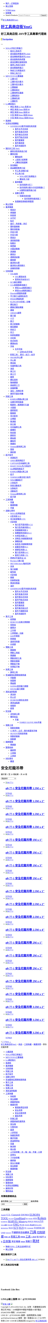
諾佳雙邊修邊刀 (16, 68)
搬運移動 (14, 505)
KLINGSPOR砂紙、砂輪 (20, 302)
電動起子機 (15, 664)
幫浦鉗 (13, 422)
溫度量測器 (15, 240)
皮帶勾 (13, 1155)
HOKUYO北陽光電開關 (20, 622)
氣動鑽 (13, 739)
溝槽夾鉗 (18, 541)
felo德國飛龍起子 (17, 469)
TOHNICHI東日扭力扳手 (20, 477)
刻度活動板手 (15, 486)
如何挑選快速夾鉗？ (32, 199)
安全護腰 (14, 1099)
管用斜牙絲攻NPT (22, 279)
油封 (12, 586)
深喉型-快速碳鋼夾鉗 (23, 539)
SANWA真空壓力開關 (19, 686)
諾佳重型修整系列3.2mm (20, 54)
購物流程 (14, 154)
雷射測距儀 (15, 229)
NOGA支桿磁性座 (17, 513)
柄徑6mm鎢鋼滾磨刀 (23, 291)
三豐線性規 (15, 98)
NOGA (30, 1221)
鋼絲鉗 (13, 438)
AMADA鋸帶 (15, 313)
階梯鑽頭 (14, 383)
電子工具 (9, 617)
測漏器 (13, 252)
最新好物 (9, 1188)
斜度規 (13, 215)
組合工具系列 (15, 51)
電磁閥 (13, 683)
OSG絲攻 (14, 274)
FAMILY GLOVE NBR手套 (30, 722)
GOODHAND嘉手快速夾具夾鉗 (23, 126)
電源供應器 (15, 583)
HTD (35, 1218)
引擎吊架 (14, 1127)
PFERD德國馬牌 (17, 299)
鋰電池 (13, 628)
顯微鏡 (13, 260)
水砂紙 (13, 338)
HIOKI (31, 1218)
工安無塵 (9, 500)
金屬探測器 (15, 268)
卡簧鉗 (13, 408)
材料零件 (9, 759)
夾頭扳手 (14, 458)
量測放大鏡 (15, 263)
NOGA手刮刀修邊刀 (14, 48)
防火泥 (13, 697)
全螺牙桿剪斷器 (16, 402)
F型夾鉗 (13, 522)
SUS (21, 1227)
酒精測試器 (15, 257)
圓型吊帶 (18, 1116)
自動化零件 (19, 193)
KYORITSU (4, 1221)
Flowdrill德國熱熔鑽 (18, 293)
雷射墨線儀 (15, 227)
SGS (11, 1228)
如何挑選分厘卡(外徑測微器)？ (32, 188)
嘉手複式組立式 (21, 608)
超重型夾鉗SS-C (21, 547)
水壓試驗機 (15, 249)
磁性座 (13, 572)
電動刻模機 (15, 661)
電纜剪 (13, 444)
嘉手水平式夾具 (21, 129)
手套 (12, 508)
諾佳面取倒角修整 (17, 59)
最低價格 (4, 1201)
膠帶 (12, 708)
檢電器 (13, 619)
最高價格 (34, 1201)
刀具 (33, 1232)
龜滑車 (13, 1146)
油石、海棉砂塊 (16, 391)
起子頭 (13, 497)
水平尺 (13, 218)
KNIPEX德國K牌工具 (19, 399)
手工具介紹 (19, 174)
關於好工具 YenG (13, 149)
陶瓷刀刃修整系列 (17, 71)
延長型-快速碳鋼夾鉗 (23, 544)
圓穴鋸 (13, 316)
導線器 (13, 745)
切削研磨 (9, 271)
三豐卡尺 (14, 79)
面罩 (12, 1130)
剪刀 (12, 332)
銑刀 (12, 321)
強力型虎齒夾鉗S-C (23, 527)
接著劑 (13, 706)
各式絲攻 (14, 341)
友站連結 (14, 165)
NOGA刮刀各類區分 (28, 176)
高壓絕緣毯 (15, 1102)
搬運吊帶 (37, 1044)
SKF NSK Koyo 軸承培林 (20, 564)
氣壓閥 (13, 681)
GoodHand (19, 1218)
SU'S (15, 1227)
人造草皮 (14, 1133)
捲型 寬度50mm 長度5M (20, 112)
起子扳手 (9, 455)
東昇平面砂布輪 (16, 394)
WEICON (8, 1233)
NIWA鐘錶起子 (16, 480)
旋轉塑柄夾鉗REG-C (23, 533)
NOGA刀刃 (38, 1221)
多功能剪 (14, 416)
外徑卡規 (14, 235)
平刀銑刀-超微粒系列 (19, 296)
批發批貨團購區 (12, 123)
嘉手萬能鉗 (19, 143)
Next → (8, 1042)
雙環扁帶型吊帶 (21, 1107)
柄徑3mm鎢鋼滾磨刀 (23, 288)
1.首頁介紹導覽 (21, 160)
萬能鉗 (13, 452)
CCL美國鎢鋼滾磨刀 (18, 285)
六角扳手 (14, 483)
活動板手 (14, 491)
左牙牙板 (18, 349)
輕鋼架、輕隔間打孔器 (19, 405)
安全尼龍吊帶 (20, 1113)
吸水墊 (13, 1149)
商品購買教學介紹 (17, 168)
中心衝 (13, 360)
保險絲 (13, 625)
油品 (12, 369)
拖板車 (13, 1096)
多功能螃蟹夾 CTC (18, 519)
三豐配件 (14, 101)
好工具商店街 (41, 1321)
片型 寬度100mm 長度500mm (22, 118)
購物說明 (18, 157)
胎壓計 (13, 243)
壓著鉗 (13, 413)
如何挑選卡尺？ (26, 185)
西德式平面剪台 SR (18, 558)
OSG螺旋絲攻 (20, 277)
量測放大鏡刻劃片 (17, 266)
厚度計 (13, 238)
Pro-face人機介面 (17, 561)
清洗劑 (13, 695)
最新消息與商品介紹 (18, 151)
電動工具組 (15, 653)
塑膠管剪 (14, 410)
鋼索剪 (13, 435)
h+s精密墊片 (11, 104)
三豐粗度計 (15, 96)
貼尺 (12, 221)
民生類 (8, 711)
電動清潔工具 (15, 658)
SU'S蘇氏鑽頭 (16, 282)
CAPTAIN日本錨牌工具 (20, 463)
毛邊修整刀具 (15, 366)
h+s (27, 1218)
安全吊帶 (18, 1110)
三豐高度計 (15, 90)
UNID (3, 1233)
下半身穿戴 (15, 1158)
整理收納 (9, 747)
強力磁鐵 (14, 569)
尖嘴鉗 (13, 419)
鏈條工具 (14, 672)
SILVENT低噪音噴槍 (18, 734)
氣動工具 (9, 725)
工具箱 (13, 753)
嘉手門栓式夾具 (21, 137)
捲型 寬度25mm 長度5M (20, 110)
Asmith (3, 1215)
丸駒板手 (14, 488)
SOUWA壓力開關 (17, 689)
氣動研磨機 (15, 736)
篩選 (25, 1204)
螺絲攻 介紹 (24, 179)
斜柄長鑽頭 (15, 335)
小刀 (12, 318)
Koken (42, 1218)
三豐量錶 (14, 87)
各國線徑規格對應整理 (24, 201)
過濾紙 (8, 121)
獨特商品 (14, 717)
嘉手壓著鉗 (19, 140)
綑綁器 (13, 1160)
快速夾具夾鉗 (25, 196)
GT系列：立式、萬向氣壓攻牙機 (23, 731)
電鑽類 (13, 656)
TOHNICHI (39, 1228)
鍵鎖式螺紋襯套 (16, 307)
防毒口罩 (14, 1119)
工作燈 (13, 630)
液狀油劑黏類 (11, 692)
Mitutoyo (23, 1221)
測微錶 (23, 1242)
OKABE (10, 1225)
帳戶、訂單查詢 (12, 3)
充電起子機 (15, 667)
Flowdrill (11, 1218)
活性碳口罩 (15, 714)
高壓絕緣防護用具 (17, 1121)
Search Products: (12, 15)
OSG (16, 1224)
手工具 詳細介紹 (21, 171)
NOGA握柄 (4, 1225)
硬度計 (13, 254)
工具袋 (13, 756)
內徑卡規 (14, 232)
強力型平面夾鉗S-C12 (24, 525)
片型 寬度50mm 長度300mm (21, 115)
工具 (28, 1236)
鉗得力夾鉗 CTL (21, 555)
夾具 (12, 566)
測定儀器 (15, 1241)
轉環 (12, 761)
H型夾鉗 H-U (15, 516)
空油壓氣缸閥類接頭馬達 (16, 675)
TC (25, 1228)
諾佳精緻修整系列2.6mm (20, 57)
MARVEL (13, 1221)
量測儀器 (18, 182)
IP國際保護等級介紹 (28, 190)
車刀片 (13, 371)
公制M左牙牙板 (26, 352)
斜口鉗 (13, 424)
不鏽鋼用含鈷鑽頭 (20, 1232)
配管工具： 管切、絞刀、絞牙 (22, 355)
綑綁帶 (13, 750)
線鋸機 (13, 650)
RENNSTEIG (4, 1228)
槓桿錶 (13, 246)
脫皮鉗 (13, 433)
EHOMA (25, 1215)
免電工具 (9, 669)
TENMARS (30, 1228)
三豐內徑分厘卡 (16, 84)
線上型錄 (9, 6)
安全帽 (13, 1124)
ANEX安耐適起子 (17, 461)
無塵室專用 (15, 1135)
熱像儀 (13, 639)
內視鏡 (13, 644)
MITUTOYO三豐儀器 (14, 76)
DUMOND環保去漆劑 (19, 700)
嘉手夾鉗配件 (20, 146)
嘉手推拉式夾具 (21, 135)
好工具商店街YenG (16, 27)
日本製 (7, 1241)
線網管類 (9, 742)
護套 (12, 310)
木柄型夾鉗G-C (21, 536)
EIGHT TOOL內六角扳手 (20, 466)
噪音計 (13, 210)
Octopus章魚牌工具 (18, 447)
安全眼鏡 (14, 1166)
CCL (8, 1215)
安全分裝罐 (15, 1163)
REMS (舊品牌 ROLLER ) (33, 1225)
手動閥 (13, 678)
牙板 (12, 346)
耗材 (36, 1241)
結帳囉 (8, 13)
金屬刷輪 (14, 388)
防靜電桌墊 (15, 580)
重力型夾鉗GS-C (22, 552)
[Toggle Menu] (2, 44)
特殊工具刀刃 (15, 73)
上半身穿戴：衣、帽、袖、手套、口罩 (26, 1152)
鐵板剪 (13, 441)
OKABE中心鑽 (16, 357)
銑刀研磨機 (15, 324)
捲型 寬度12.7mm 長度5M (20, 107)
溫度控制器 (15, 642)
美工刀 (13, 374)
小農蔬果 (9, 1052)
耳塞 (12, 502)
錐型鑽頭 (14, 327)
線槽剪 (13, 430)
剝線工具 (7, 1237)
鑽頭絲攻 (14, 344)
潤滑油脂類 (15, 703)
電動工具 (9, 647)
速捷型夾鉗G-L (21, 550)
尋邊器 (13, 213)
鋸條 (12, 377)
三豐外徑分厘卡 (16, 82)
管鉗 (12, 449)
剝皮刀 (13, 330)
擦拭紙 (13, 363)
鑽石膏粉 (14, 380)
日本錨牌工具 (15, 427)
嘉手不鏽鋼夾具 (21, 611)
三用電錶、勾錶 (16, 633)
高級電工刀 (15, 385)
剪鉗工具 (9, 396)
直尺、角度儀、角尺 (18, 224)
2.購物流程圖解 (21, 162)
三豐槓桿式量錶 (16, 93)
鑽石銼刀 (14, 305)
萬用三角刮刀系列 (17, 65)
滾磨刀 (28, 1241)
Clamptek (15, 1214)
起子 (12, 474)
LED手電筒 (15, 636)
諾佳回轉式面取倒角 (18, 62)
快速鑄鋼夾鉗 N (21, 530)
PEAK (22, 1225)
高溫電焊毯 (15, 1141)
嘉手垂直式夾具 (21, 132)
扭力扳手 (40, 1237)
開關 (12, 578)
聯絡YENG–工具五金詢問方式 (18, 1247)
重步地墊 (14, 1138)
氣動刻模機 (15, 728)
